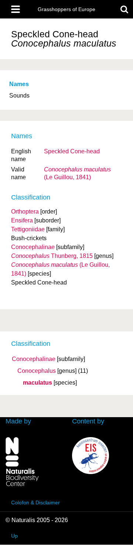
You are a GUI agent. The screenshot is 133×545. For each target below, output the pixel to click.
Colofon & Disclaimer (35, 502)
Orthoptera (25, 211)
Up (14, 536)
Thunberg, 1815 (52, 256)
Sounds (19, 95)
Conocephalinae (33, 359)
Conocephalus (36, 371)
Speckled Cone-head (72, 151)
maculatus (37, 383)
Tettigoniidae (28, 229)
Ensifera (22, 220)
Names (19, 84)
